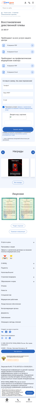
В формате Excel (12, 51)
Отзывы (4, 286)
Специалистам (6, 295)
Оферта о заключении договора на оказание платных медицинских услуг (16, 250)
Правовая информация (18, 231)
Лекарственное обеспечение (11, 304)
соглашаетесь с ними (9, 135)
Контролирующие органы (9, 308)
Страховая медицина (8, 277)
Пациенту (4, 268)
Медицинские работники (9, 299)
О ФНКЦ (4, 263)
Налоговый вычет (7, 272)
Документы (5, 313)
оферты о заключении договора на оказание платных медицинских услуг (18, 108)
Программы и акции (8, 247)
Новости (4, 290)
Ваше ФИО (7, 92)
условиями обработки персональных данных (15, 133)
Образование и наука (8, 281)
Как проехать (18, 351)
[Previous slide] (3, 152)
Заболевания (5, 317)
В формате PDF (12, 45)
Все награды (18, 182)
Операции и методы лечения (11, 322)
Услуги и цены (6, 242)
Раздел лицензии (18, 225)
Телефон (6, 85)
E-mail (5, 100)
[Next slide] (33, 152)
